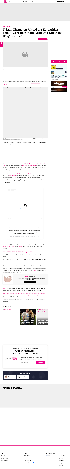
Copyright (26, 458)
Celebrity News (11, 1)
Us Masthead (3, 457)
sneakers (34, 270)
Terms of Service (27, 455)
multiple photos (12, 175)
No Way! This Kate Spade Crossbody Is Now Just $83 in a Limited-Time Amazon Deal (30, 279)
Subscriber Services (63, 462)
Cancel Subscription (63, 463)
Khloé (24, 236)
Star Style (25, 1)
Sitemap (2, 463)
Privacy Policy (26, 457)
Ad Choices (26, 463)
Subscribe (60, 1)
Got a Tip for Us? (4, 458)
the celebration (16, 252)
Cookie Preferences (27, 460)
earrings (21, 246)
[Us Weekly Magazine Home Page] (5, 1)
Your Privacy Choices (28, 462)
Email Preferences (4, 460)
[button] (65, 1)
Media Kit (3, 462)
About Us (3, 455)
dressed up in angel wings (8, 246)
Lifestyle (30, 1)
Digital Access (62, 455)
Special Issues (62, 460)
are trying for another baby (32, 295)
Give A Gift (61, 458)
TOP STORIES (42, 39)
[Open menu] (2, 2)
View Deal (30, 281)
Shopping (38, 1)
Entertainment (19, 1)
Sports (33, 1)
